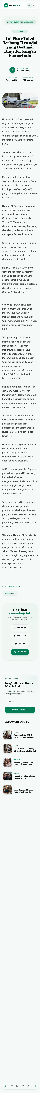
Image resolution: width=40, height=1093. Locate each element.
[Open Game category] (12, 1085)
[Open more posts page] (35, 1085)
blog (9, 18)
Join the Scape (18, 709)
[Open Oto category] (28, 1085)
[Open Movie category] (17, 1085)
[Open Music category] (22, 1085)
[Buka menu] (34, 5)
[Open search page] (4, 1085)
